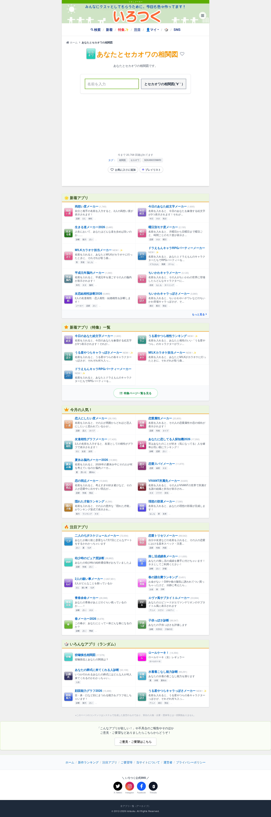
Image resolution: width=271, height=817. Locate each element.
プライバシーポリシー (191, 762)
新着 (109, 29)
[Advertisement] (135, 124)
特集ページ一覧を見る (137, 393)
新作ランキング (88, 762)
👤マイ (151, 29)
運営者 (168, 762)
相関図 (122, 159)
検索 (97, 29)
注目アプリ (109, 762)
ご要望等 (127, 762)
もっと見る (198, 314)
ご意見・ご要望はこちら (135, 741)
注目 (137, 29)
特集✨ (123, 29)
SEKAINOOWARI (152, 159)
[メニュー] (202, 15)
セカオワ (135, 159)
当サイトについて (148, 762)
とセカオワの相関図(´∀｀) (163, 83)
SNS (177, 29)
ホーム (73, 42)
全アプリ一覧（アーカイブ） (135, 805)
